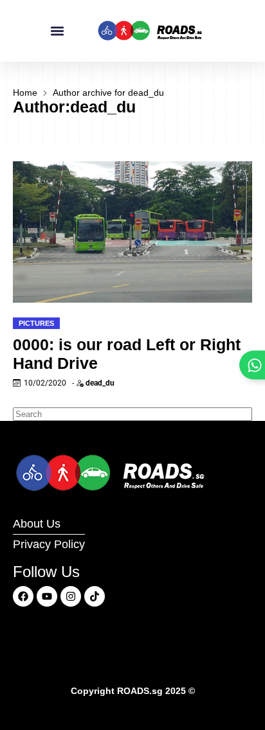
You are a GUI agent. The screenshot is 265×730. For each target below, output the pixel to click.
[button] (57, 31)
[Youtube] (47, 596)
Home (25, 92)
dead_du (100, 382)
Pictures (36, 323)
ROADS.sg (140, 691)
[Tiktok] (94, 596)
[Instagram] (70, 596)
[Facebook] (23, 596)
